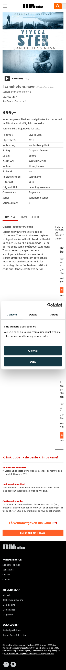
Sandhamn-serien (19, 91)
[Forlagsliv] (13, 666)
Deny (33, 361)
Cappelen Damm (38, 150)
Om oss (6, 574)
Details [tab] (33, 314)
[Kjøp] (62, 290)
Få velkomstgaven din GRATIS (31, 523)
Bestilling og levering (13, 599)
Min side (7, 594)
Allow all (33, 350)
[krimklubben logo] (14, 547)
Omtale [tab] (10, 216)
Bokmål (33, 155)
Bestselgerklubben (12, 630)
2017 (31, 140)
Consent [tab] (12, 314)
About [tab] (54, 314)
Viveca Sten (10, 97)
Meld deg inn (9, 604)
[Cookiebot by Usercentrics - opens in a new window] (47, 305)
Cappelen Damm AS (13, 653)
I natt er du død (63, 389)
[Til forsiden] (33, 7)
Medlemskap (9, 609)
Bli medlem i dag (32, 532)
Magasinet (8, 614)
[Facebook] (6, 666)
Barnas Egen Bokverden (15, 635)
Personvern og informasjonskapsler (38, 653)
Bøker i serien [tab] (30, 216)
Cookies (6, 579)
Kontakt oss (9, 569)
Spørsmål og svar (11, 564)
